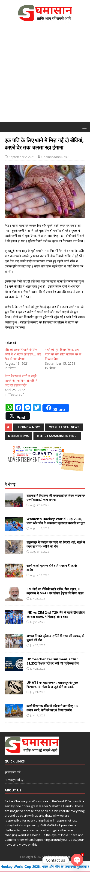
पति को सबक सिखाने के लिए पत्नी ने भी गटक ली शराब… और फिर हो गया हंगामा (23, 354)
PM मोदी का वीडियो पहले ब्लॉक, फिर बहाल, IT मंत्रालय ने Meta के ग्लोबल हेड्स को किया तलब (55, 591)
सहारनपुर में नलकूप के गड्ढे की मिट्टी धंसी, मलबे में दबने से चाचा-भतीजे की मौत (56, 544)
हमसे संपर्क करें (13, 772)
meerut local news (64, 427)
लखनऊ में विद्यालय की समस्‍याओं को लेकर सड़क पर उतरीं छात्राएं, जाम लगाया (56, 497)
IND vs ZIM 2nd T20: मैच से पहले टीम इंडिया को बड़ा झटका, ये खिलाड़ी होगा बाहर (56, 614)
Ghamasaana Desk (55, 157)
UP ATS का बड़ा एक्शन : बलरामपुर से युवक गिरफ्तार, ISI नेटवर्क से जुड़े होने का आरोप (52, 684)
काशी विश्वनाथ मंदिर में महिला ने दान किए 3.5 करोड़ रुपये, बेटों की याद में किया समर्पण (52, 708)
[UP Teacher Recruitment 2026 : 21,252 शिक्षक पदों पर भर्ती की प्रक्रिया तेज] (14, 668)
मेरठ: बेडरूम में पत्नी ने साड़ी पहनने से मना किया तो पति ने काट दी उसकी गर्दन (21, 380)
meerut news (18, 436)
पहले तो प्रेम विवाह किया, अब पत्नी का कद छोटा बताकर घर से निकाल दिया (63, 354)
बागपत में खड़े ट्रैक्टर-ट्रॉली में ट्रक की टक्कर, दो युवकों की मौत (55, 638)
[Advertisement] (45, 75)
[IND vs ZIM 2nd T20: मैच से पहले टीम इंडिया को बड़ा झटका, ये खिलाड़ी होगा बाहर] (14, 621)
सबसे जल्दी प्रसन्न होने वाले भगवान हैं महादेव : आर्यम (53, 567)
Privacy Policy (14, 780)
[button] (83, 126)
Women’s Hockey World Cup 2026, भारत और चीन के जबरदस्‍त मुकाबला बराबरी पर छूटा (56, 521)
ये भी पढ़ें (10, 484)
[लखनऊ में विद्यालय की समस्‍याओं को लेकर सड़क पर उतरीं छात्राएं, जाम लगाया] (14, 504)
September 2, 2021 (22, 157)
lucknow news (28, 427)
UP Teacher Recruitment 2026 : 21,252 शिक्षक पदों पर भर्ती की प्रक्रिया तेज (53, 661)
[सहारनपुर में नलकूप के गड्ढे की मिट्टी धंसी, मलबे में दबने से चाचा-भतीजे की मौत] (14, 551)
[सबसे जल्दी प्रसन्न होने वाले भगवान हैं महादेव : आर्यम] (14, 575)
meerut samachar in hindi (57, 436)
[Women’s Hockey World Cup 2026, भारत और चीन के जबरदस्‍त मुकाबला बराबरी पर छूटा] (14, 528)
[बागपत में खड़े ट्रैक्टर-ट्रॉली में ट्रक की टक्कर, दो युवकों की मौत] (14, 645)
